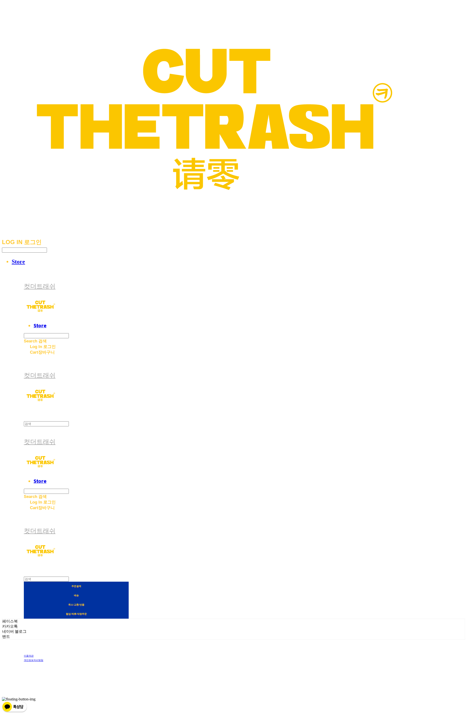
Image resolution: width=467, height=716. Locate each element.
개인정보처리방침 (33, 660)
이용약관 (29, 655)
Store (18, 261)
